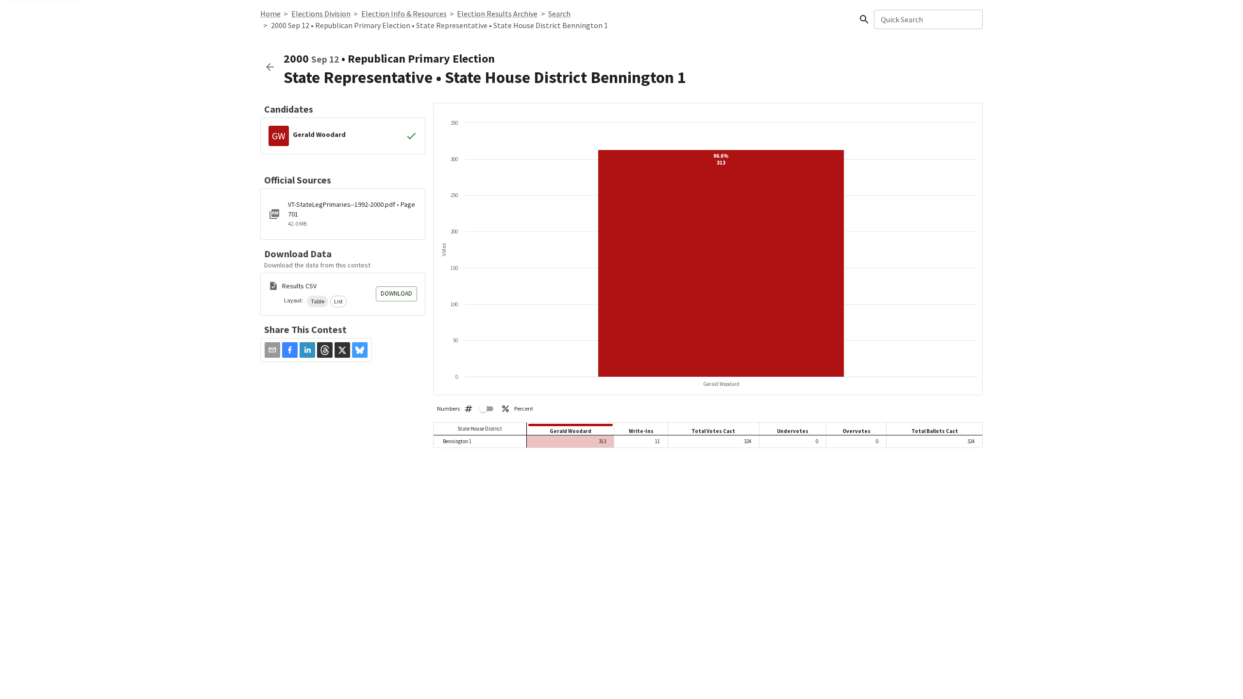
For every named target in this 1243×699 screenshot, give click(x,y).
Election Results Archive (497, 13)
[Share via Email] (272, 350)
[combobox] (927, 19)
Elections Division (321, 13)
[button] (317, 301)
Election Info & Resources (404, 13)
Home (270, 13)
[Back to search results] (270, 67)
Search (559, 13)
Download (396, 293)
